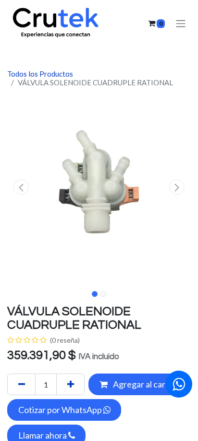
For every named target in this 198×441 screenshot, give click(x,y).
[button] (21, 187)
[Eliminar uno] (21, 384)
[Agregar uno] (70, 384)
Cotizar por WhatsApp (60, 409)
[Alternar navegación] (181, 23)
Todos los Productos (40, 73)
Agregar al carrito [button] (145, 384)
